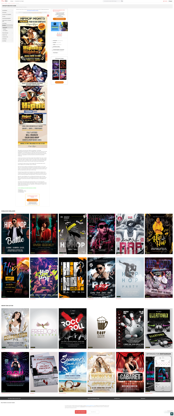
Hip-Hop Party (118, 298)
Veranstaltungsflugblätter (6, 18)
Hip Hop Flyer (60, 40)
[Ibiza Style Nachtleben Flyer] (55, 75)
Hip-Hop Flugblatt (4, 298)
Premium (165, 1)
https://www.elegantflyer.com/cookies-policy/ (91, 406)
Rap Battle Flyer (119, 255)
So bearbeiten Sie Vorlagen (19, 1)
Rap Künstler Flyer (33, 255)
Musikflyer (4, 25)
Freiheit (31, 349)
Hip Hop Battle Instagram (6, 255)
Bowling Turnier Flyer (120, 349)
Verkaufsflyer (4, 38)
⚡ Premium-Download (59, 18)
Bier (88, 349)
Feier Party (3, 349)
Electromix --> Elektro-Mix (149, 349)
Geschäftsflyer (4, 10)
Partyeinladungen (5, 32)
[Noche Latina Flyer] (63, 65)
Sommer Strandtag (62, 393)
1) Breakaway (20, 189)
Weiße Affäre (89, 393)
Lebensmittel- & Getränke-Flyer (6, 21)
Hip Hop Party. (147, 255)
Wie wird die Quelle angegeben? (58, 50)
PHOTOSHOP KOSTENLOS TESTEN (32, 10)
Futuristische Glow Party (5, 393)
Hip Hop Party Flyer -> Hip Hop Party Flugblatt (95, 255)
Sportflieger (4, 40)
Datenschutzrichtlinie (73, 407)
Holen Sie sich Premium (59, 82)
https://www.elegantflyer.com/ (90, 405)
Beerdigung (32, 393)
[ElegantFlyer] (4, 1)
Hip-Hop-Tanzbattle (148, 298)
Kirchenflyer (4, 12)
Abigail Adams (58, 44)
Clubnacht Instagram (149, 393)
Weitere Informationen (56, 47)
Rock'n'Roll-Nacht (62, 349)
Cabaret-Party (118, 393)
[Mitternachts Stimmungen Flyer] (55, 65)
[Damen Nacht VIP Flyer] (63, 75)
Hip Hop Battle (33, 298)
